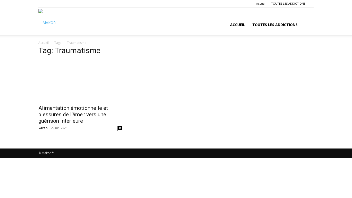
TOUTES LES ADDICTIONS (288, 3)
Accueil (261, 3)
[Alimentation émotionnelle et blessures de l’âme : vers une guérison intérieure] (80, 81)
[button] (307, 25)
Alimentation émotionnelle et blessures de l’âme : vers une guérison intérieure (73, 114)
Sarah (43, 128)
